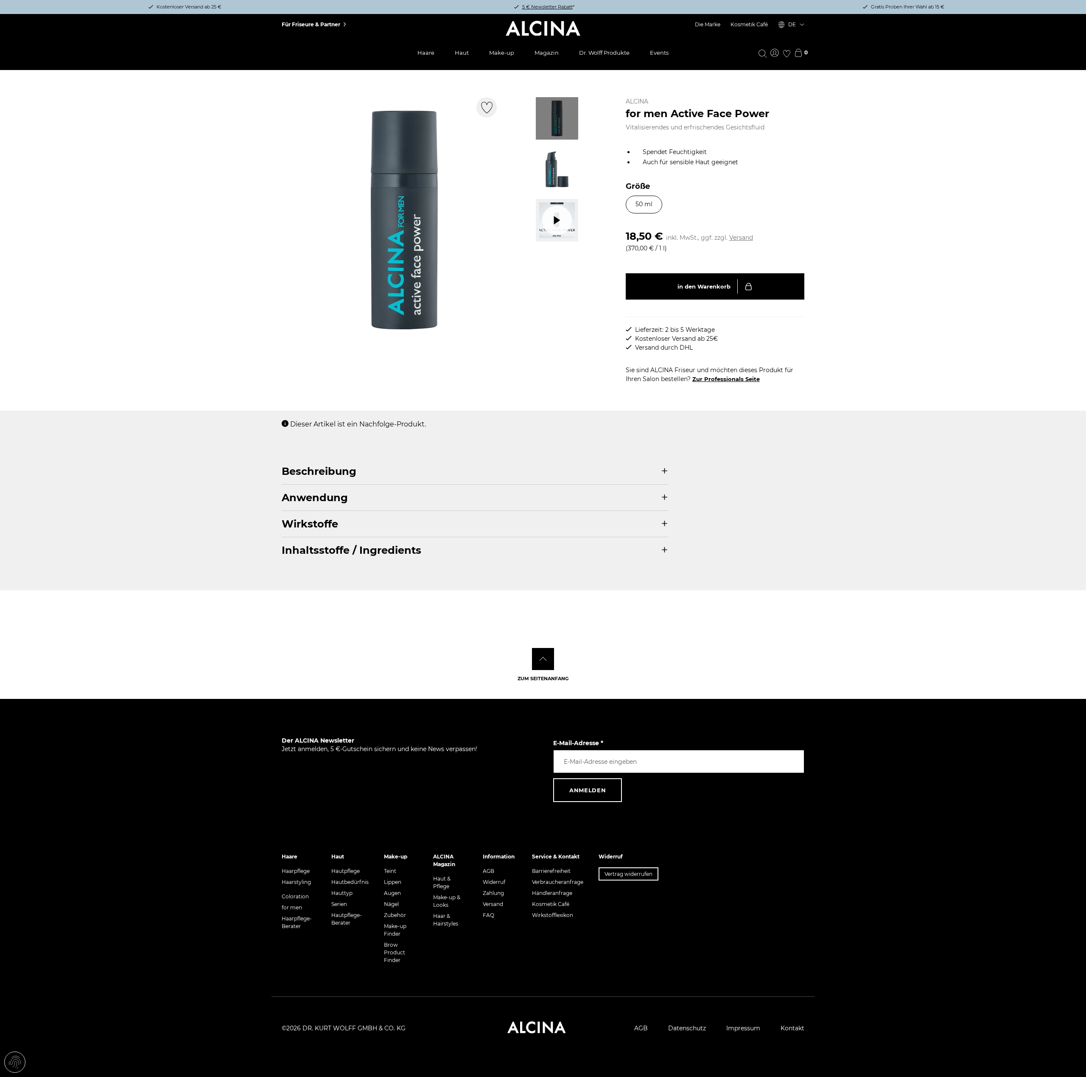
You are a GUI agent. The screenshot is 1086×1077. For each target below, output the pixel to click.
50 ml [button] (643, 204)
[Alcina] (543, 28)
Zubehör (395, 915)
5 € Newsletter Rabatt (547, 7)
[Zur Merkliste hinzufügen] (486, 107)
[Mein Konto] (775, 53)
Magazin (547, 52)
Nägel (391, 904)
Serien (339, 904)
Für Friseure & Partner (311, 24)
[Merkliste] (786, 53)
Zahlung (493, 893)
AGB (488, 871)
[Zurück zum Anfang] (543, 659)
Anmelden (587, 790)
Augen (392, 893)
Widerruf (494, 882)
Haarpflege (296, 871)
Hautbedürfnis (350, 882)
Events (659, 52)
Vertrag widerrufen (628, 874)
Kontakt (792, 1028)
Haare (425, 52)
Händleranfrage (552, 893)
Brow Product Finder (394, 952)
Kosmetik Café (749, 24)
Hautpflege (345, 871)
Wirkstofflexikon (552, 915)
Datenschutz (687, 1028)
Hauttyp (342, 893)
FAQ (488, 915)
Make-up (501, 52)
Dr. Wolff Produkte (604, 52)
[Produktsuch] (763, 53)
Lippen (392, 882)
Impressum (743, 1028)
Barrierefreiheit (551, 871)
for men (292, 907)
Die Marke (707, 24)
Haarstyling (296, 882)
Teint (390, 871)
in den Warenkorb (704, 286)
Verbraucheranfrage (557, 882)
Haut (462, 52)
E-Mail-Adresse (578, 743)
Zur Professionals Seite (726, 379)
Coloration (295, 896)
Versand (741, 237)
